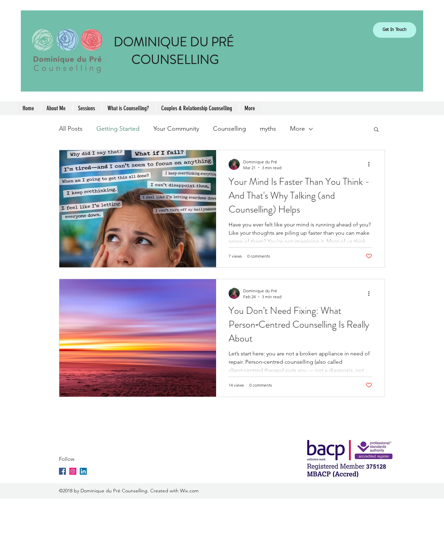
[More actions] (371, 164)
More (297, 128)
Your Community (176, 128)
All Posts (71, 128)
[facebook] (62, 471)
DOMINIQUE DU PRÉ (175, 42)
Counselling (229, 128)
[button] (376, 129)
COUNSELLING (175, 60)
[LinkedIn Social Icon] (83, 471)
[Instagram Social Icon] (72, 471)
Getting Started (117, 128)
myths (268, 128)
